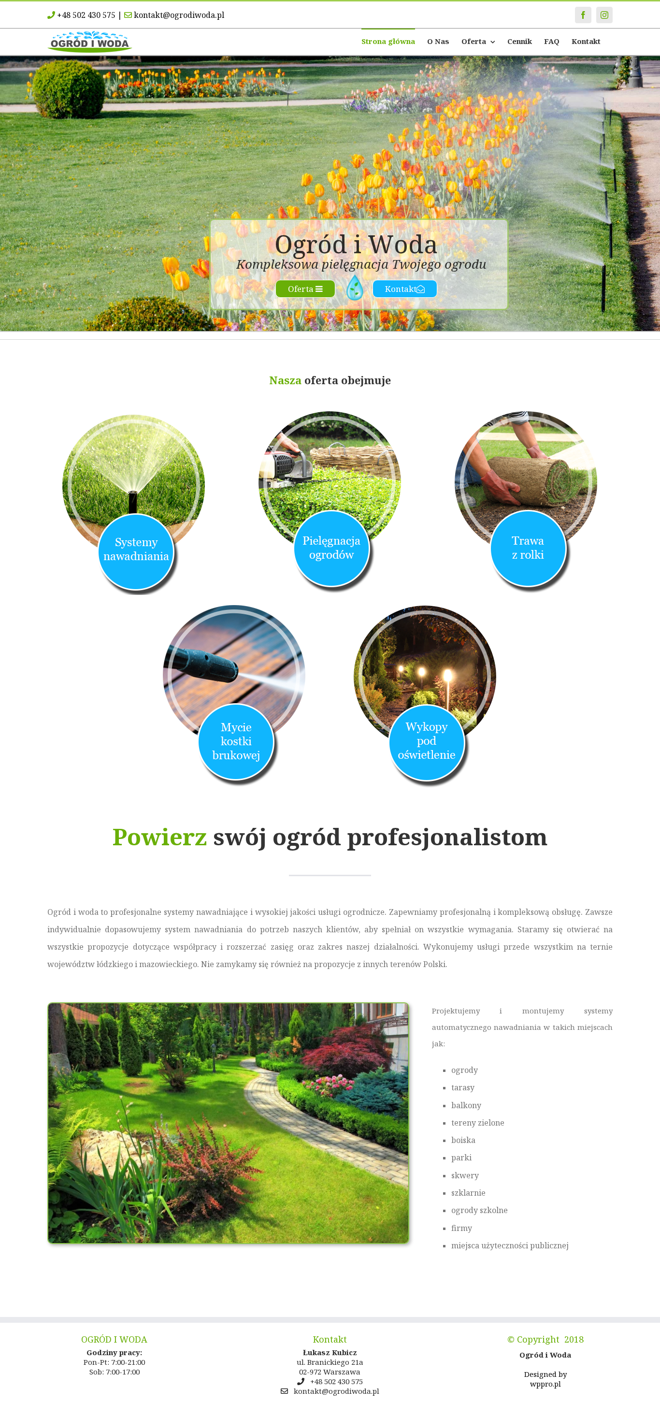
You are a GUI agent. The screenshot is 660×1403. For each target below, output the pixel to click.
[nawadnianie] (134, 414)
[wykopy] (424, 608)
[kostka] (236, 608)
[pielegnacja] (330, 414)
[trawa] (526, 414)
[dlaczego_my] (228, 1007)
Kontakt (400, 288)
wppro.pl (545, 1384)
